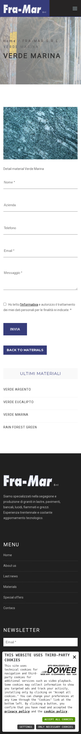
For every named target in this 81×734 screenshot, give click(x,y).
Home (10, 41)
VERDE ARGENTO (17, 389)
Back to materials (25, 350)
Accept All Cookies (59, 719)
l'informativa (29, 304)
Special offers (13, 597)
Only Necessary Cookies (55, 726)
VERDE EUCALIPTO (18, 402)
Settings (26, 726)
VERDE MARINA (15, 414)
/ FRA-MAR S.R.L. (40, 41)
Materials (10, 587)
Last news (10, 576)
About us (9, 565)
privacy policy (17, 711)
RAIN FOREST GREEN (20, 427)
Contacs (9, 608)
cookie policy (55, 711)
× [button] (74, 657)
